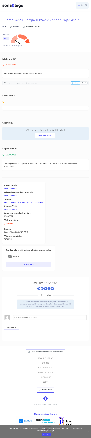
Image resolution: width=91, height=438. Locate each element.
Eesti (45, 382)
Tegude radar (45, 358)
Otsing (45, 363)
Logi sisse (45, 377)
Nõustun (46, 434)
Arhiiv (84, 83)
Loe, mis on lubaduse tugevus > (13, 46)
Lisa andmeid (45, 135)
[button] (14, 27)
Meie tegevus (45, 372)
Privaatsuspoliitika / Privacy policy (45, 404)
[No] (88, 432)
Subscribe (29, 264)
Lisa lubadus (45, 368)
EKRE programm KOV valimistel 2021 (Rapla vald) (23, 202)
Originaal (76, 83)
